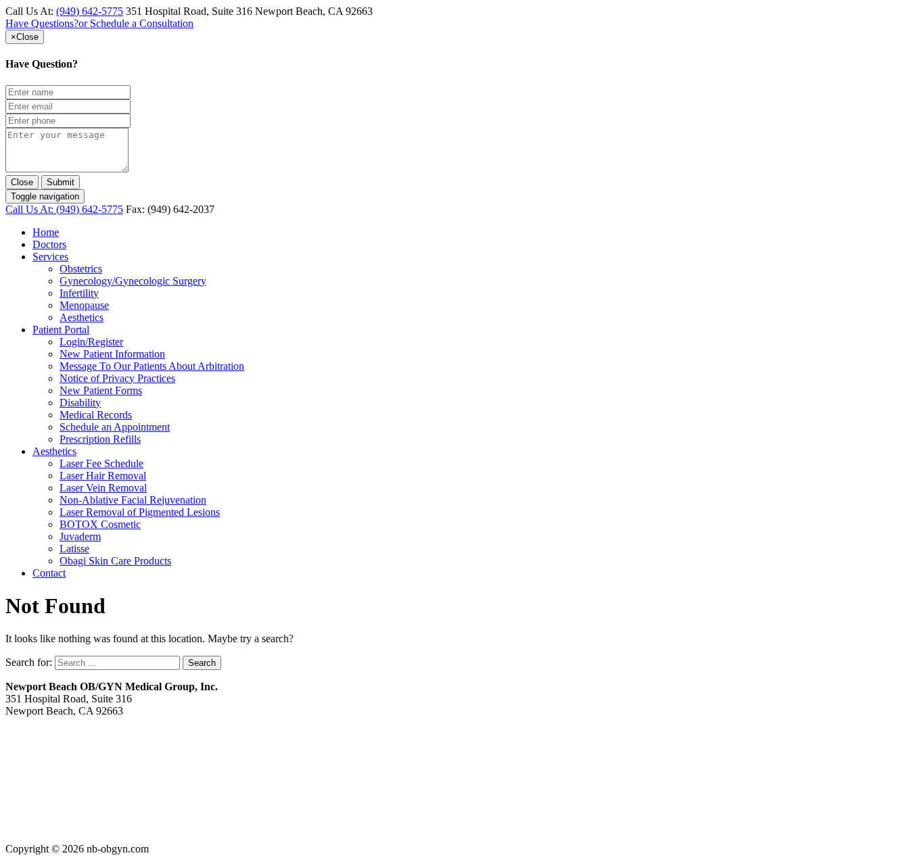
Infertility (79, 293)
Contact (49, 573)
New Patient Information (112, 354)
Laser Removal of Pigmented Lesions (140, 512)
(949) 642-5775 (89, 11)
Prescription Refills (100, 439)
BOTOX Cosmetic (100, 524)
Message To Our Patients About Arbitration (152, 366)
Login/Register (91, 341)
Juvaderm (80, 536)
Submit (60, 182)
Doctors (49, 244)
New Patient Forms (101, 390)
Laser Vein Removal (103, 488)
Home (45, 232)
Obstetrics (81, 268)
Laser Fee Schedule (101, 463)
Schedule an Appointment (115, 427)
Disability (80, 402)
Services (50, 256)
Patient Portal (60, 329)
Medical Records (96, 414)
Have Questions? (99, 23)
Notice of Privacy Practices (117, 378)
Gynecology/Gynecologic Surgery (133, 281)
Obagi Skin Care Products (115, 561)
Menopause (84, 305)
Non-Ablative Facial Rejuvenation (133, 500)
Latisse (74, 548)
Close (22, 182)
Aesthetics (81, 317)
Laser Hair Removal (103, 475)
